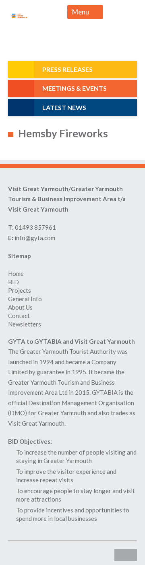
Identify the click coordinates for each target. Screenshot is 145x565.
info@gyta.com (34, 237)
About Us (20, 307)
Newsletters (24, 324)
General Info (25, 298)
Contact (19, 315)
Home (16, 273)
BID (13, 282)
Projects (19, 290)
